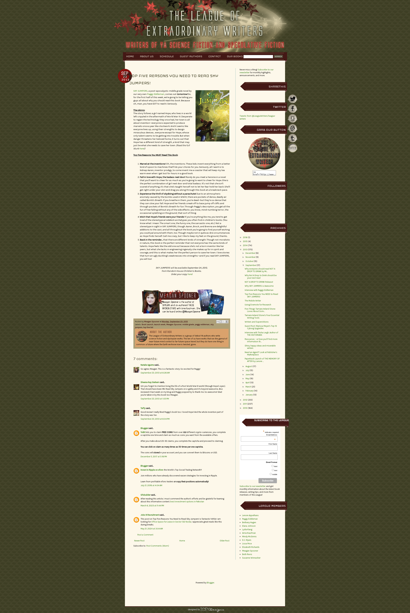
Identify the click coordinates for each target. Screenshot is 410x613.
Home (130, 56)
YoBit (143, 432)
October (249, 261)
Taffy (143, 408)
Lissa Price (247, 543)
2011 (245, 404)
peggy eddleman (202, 324)
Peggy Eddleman (155, 94)
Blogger (144, 428)
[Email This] (217, 321)
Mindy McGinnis (249, 536)
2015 (245, 241)
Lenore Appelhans (250, 515)
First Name (273, 444)
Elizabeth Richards (250, 547)
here (141, 148)
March (248, 386)
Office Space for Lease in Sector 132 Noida (171, 522)
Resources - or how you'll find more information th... (261, 340)
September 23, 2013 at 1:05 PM (155, 399)
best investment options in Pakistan (187, 501)
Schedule (167, 56)
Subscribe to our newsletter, (253, 486)
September (251, 265)
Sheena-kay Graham (150, 382)
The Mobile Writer (253, 300)
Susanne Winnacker (251, 558)
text (275, 470)
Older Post (224, 540)
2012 (245, 400)
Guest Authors (191, 56)
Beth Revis (247, 554)
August (249, 366)
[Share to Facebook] (227, 321)
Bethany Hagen (249, 522)
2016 (245, 237)
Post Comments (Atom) (157, 546)
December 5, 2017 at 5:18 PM (154, 456)
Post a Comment (145, 535)
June (248, 374)
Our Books (235, 56)
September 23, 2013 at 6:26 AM (155, 373)
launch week (159, 324)
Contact (214, 56)
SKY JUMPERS (140, 91)
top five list (148, 327)
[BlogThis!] (220, 321)
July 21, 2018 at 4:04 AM (151, 485)
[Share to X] (224, 321)
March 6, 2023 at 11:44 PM (152, 505)
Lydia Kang (247, 529)
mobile (274, 474)
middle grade (188, 324)
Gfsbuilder (145, 495)
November (250, 257)
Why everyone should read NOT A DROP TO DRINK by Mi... (260, 270)
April (248, 382)
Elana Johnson (249, 526)
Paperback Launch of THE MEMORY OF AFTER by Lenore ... (262, 359)
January (249, 394)
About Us (147, 56)
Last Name (273, 453)
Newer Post (139, 540)
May (247, 378)
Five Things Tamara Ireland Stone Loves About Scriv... (260, 310)
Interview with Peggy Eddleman (259, 290)
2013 (245, 249)
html (275, 466)
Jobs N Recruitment (150, 515)
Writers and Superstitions (257, 322)
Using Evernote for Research (258, 304)
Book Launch (147, 324)
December (250, 253)
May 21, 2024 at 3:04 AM (152, 528)
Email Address (271, 435)
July (247, 370)
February (249, 390)
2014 (245, 245)
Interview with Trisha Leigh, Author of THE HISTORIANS (261, 333)
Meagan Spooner (152, 321)
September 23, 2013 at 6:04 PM (155, 419)
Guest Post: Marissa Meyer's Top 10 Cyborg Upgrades (261, 327)
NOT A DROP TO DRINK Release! (259, 282)
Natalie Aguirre (147, 365)
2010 (245, 408)
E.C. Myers (246, 540)
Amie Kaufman (249, 533)
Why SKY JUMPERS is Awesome (259, 286)
